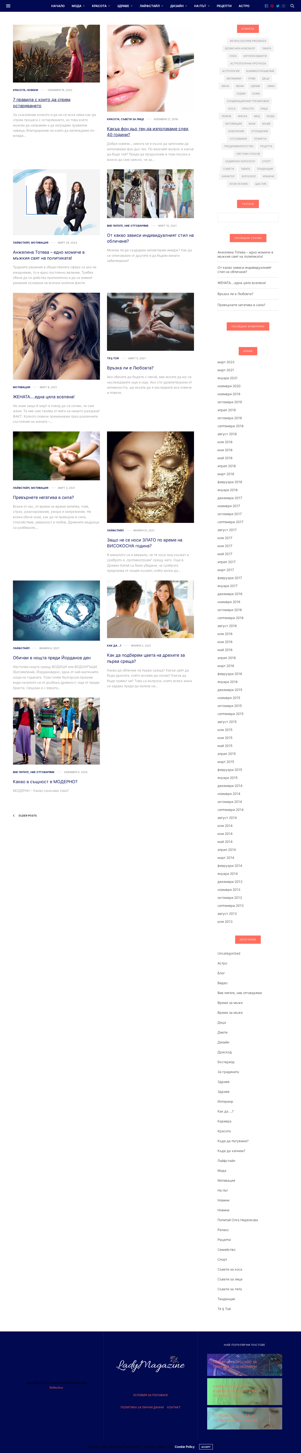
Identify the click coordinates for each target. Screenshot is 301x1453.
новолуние (236, 131)
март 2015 (226, 762)
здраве (255, 86)
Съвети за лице (132, 119)
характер (228, 176)
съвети (228, 168)
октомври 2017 (230, 514)
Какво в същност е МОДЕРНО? (45, 781)
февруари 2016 (230, 674)
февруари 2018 (230, 482)
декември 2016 (230, 594)
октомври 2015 (230, 706)
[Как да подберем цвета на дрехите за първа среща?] (150, 609)
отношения (259, 131)
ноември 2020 (229, 386)
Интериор (225, 1101)
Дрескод (225, 1052)
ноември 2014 (229, 794)
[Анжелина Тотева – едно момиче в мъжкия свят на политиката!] (56, 202)
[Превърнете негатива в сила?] (56, 455)
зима (271, 86)
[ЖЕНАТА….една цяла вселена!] (56, 336)
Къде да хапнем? (231, 1151)
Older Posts (27, 815)
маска (242, 116)
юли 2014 (225, 826)
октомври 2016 (230, 610)
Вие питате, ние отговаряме (128, 226)
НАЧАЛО (58, 6)
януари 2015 (228, 778)
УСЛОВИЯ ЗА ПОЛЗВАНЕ (150, 1395)
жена (225, 86)
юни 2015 (225, 738)
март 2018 (226, 474)
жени (240, 86)
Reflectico (56, 1387)
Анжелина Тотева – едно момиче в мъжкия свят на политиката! (245, 254)
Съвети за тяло (230, 1289)
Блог (221, 973)
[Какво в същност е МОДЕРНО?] (56, 731)
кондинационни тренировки (248, 101)
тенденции (265, 168)
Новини (32, 90)
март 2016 (226, 666)
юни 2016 (225, 642)
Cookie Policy (184, 1447)
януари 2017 (228, 586)
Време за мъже (230, 1003)
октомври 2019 (230, 402)
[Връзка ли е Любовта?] (150, 322)
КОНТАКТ (174, 1407)
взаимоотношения (260, 71)
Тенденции (226, 1299)
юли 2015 (225, 730)
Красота (99, 6)
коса (231, 108)
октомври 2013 (230, 898)
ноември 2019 (229, 394)
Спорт (222, 1259)
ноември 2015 (229, 698)
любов (226, 116)
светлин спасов (248, 153)
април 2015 (227, 754)
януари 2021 (228, 378)
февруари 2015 (230, 770)
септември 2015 (231, 714)
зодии (241, 93)
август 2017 (227, 530)
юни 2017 (225, 546)
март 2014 (226, 858)
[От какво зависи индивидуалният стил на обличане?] (150, 193)
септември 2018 (231, 426)
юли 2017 (225, 538)
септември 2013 (231, 906)
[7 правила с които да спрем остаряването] (56, 54)
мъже (266, 123)
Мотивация (39, 242)
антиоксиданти (255, 56)
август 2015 (227, 722)
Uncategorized (229, 953)
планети (260, 138)
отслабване (238, 138)
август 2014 (227, 818)
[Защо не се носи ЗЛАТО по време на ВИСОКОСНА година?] (150, 477)
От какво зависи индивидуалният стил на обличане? (244, 269)
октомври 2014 (230, 802)
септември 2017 (230, 522)
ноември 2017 (229, 506)
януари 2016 (228, 682)
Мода (76, 6)
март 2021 (226, 370)
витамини (234, 78)
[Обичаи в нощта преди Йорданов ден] (56, 610)
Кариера (224, 1121)
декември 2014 (230, 786)
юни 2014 (225, 834)
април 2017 (227, 562)
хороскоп (249, 176)
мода (270, 116)
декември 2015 (230, 690)
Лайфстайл (150, 6)
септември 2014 (231, 810)
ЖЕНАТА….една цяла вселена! (44, 396)
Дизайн (177, 6)
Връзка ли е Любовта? (130, 367)
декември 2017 (230, 498)
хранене (268, 176)
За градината (228, 1072)
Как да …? (226, 1111)
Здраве (123, 6)
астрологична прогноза (248, 63)
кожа (256, 93)
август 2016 (227, 626)
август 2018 (227, 434)
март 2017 (226, 570)
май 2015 (225, 746)
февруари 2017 (230, 578)
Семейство (226, 1250)
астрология (230, 71)
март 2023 (226, 362)
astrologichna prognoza (248, 41)
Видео (222, 983)
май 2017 (225, 554)
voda (233, 56)
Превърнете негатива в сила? (43, 497)
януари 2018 (228, 490)
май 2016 (225, 650)
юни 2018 (225, 450)
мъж (252, 123)
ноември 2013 (229, 890)
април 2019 (227, 410)
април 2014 (227, 850)
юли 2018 (225, 442)
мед (257, 116)
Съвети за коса (230, 1269)
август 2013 (227, 914)
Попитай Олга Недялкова (238, 1220)
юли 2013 (225, 922)
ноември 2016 (229, 602)
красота (248, 108)
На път (200, 6)
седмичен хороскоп (240, 161)
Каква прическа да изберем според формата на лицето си (236, 1391)
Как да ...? (114, 645)
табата (245, 168)
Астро (244, 6)
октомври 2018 (230, 418)
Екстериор (226, 1062)
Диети (222, 1032)
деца (265, 78)
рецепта (266, 146)
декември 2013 (230, 882)
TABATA (266, 48)
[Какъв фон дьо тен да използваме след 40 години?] (150, 68)
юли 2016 (225, 634)
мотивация (233, 123)
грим (251, 78)
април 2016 (227, 658)
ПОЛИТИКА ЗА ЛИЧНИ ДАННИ (142, 1407)
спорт (266, 161)
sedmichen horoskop (240, 48)
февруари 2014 (230, 866)
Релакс (223, 1230)
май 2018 (225, 458)
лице (264, 108)
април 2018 (227, 466)
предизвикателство (238, 146)
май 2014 (225, 842)
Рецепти (224, 6)
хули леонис (239, 184)
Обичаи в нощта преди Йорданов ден (52, 657)
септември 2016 (231, 618)
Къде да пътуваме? (233, 1141)
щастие (260, 184)
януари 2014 (228, 874)
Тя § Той (113, 358)
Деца (222, 1022)
